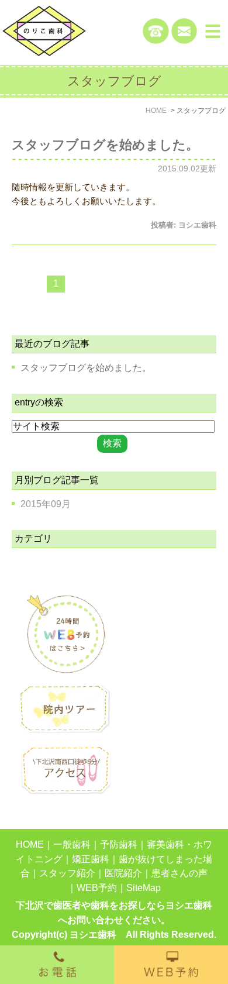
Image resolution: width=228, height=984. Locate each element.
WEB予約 (97, 888)
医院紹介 (123, 873)
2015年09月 (45, 504)
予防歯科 (118, 844)
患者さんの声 (179, 873)
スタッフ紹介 (67, 873)
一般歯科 (72, 844)
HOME (30, 844)
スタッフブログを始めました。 (105, 144)
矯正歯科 (90, 859)
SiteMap (143, 888)
